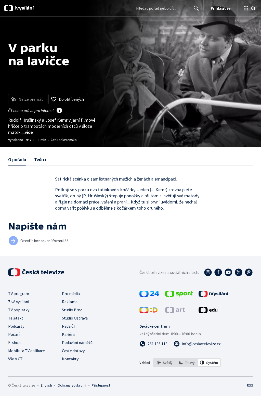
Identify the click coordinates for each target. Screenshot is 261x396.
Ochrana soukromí (72, 385)
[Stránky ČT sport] (179, 295)
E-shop (14, 342)
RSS (250, 385)
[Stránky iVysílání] (213, 295)
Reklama (69, 301)
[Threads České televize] (249, 272)
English (46, 385)
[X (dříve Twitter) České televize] (238, 272)
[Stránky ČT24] (149, 295)
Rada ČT (69, 326)
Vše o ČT (15, 358)
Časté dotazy (73, 350)
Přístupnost (101, 385)
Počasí (14, 334)
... (27, 132)
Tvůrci (40, 159)
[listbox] (187, 362)
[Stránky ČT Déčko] (148, 311)
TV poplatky (18, 309)
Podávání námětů (77, 342)
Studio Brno (72, 309)
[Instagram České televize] (208, 272)
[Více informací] (59, 110)
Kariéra (68, 334)
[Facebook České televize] (218, 272)
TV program (18, 293)
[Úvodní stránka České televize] (36, 272)
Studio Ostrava (75, 318)
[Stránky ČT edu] (208, 311)
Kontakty (70, 358)
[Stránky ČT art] (175, 311)
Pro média (71, 293)
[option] (165, 362)
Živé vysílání (18, 301)
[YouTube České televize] (228, 272)
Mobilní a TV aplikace (26, 350)
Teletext (15, 318)
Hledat (196, 8)
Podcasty (16, 326)
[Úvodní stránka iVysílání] (23, 8)
